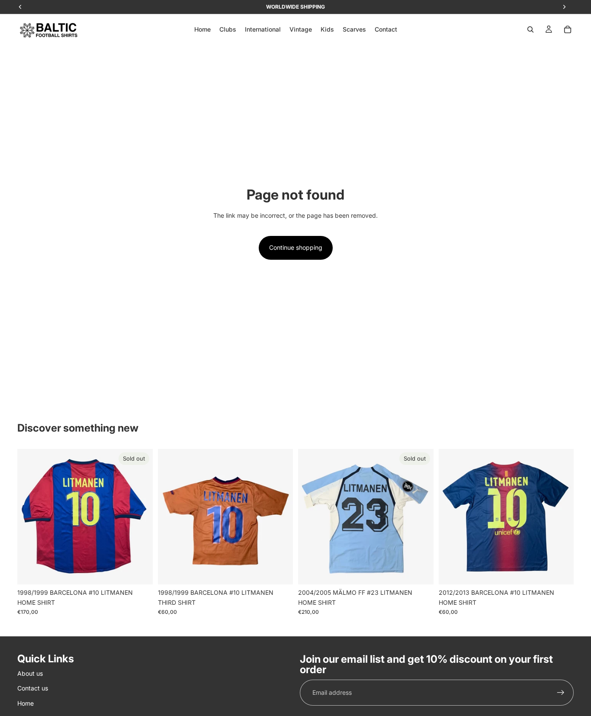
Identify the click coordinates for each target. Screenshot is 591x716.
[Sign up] (561, 693)
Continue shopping (295, 247)
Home (25, 702)
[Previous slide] (30, 516)
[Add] (279, 571)
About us (30, 673)
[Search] (530, 29)
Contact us (32, 688)
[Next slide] (140, 516)
